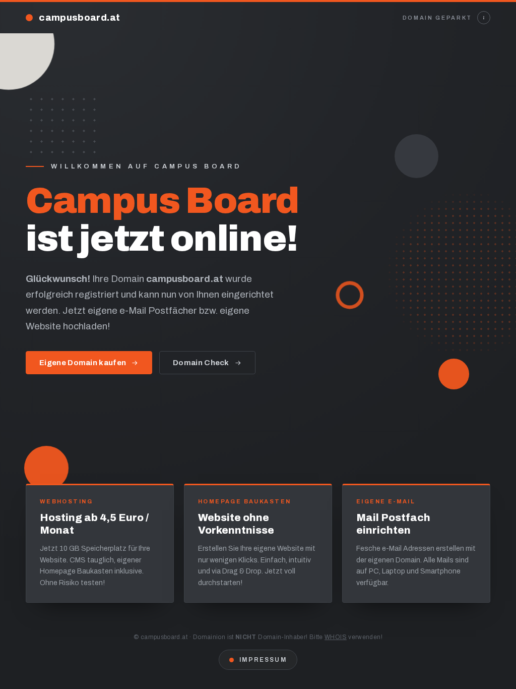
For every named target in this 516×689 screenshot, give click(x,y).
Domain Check (201, 363)
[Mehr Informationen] (483, 17)
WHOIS (336, 637)
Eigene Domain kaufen (82, 363)
